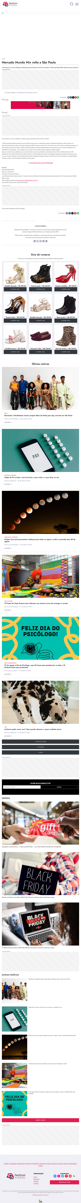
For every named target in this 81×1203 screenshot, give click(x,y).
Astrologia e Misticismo (11, 537)
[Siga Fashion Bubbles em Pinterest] (46, 241)
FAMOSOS (35, 1164)
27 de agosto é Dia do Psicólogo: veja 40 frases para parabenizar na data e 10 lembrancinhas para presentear (34, 666)
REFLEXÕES (72, 1164)
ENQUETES (20, 1164)
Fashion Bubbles (11, 92)
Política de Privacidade (37, 1194)
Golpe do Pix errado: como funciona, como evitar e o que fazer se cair (31, 477)
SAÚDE (60, 1164)
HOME (6, 1164)
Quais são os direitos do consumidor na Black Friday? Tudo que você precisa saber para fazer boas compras (28, 897)
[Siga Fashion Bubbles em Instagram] (40, 241)
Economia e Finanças (10, 475)
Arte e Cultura (8, 601)
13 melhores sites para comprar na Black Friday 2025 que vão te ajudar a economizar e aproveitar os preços (28, 947)
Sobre (35, 1177)
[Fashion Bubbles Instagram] (40, 105)
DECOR (65, 1164)
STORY (41, 1166)
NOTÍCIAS (28, 1164)
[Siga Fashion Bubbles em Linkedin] (43, 241)
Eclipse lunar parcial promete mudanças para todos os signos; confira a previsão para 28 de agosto (39, 540)
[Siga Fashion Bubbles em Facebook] (34, 241)
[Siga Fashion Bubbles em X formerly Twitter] (37, 241)
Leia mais (8, 422)
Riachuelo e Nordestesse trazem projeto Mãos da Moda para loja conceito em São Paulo (38, 415)
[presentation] (40, 388)
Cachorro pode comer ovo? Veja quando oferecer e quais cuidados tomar (32, 729)
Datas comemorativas (10, 663)
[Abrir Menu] (76, 4)
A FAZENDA (13, 1164)
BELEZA (54, 1164)
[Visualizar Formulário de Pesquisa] (71, 4)
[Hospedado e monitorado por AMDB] (40, 1201)
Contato (36, 1183)
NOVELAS (43, 1164)
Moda (3, 59)
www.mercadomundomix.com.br (28, 180)
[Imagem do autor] (3, 92)
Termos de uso (45, 1194)
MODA (49, 1164)
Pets (5, 727)
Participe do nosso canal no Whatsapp (41, 163)
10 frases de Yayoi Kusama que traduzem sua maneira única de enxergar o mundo (36, 603)
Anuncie (36, 1181)
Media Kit (36, 1179)
